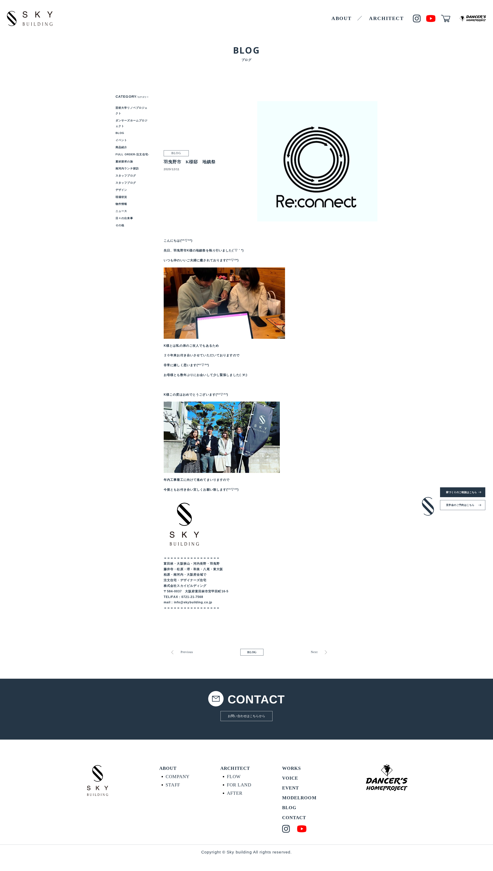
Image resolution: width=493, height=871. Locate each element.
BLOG (251, 652)
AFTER (235, 793)
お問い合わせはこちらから (246, 716)
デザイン (121, 189)
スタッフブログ (126, 175)
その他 (120, 225)
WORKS (291, 768)
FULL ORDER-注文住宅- (132, 154)
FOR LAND (239, 784)
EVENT (290, 787)
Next (314, 652)
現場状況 (121, 196)
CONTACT (294, 817)
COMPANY (177, 776)
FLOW (234, 776)
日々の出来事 (124, 218)
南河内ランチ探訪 (127, 168)
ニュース (121, 211)
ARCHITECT (386, 18)
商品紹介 (121, 147)
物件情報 (121, 203)
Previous (187, 652)
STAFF (173, 784)
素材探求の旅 (124, 161)
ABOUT (341, 18)
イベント (121, 140)
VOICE (290, 778)
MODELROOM (299, 797)
